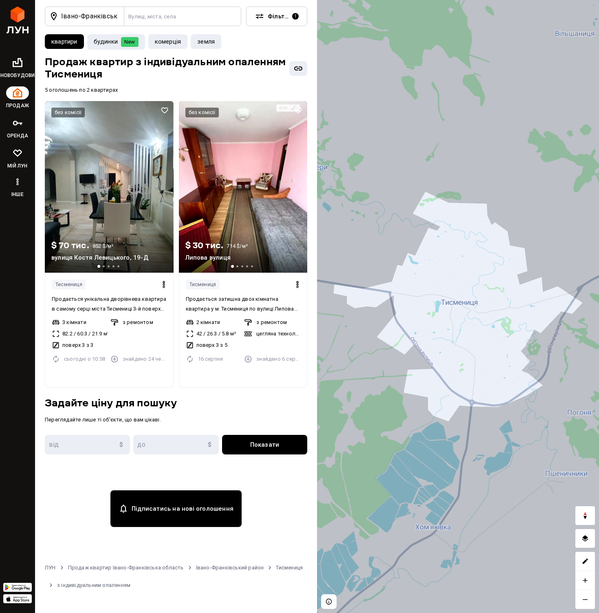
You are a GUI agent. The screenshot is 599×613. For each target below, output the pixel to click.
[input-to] (175, 444)
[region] (458, 306)
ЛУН (50, 567)
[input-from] (87, 444)
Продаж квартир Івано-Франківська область (126, 567)
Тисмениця (68, 284)
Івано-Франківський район (230, 567)
